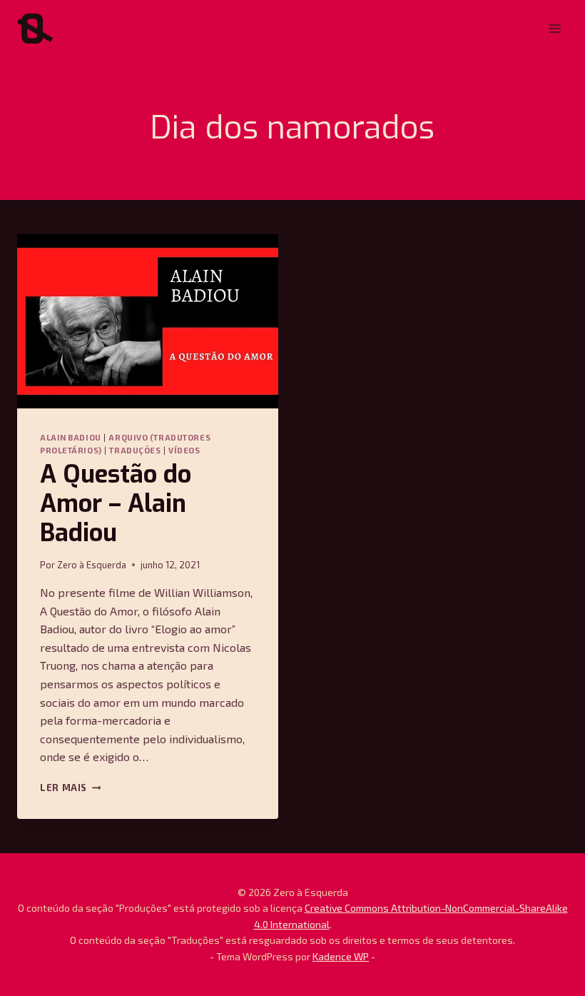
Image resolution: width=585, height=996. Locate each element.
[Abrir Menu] (554, 28)
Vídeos (184, 450)
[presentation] (147, 321)
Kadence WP (340, 956)
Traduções (135, 450)
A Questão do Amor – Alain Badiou (115, 503)
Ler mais (70, 787)
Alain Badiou (70, 437)
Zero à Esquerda (91, 564)
